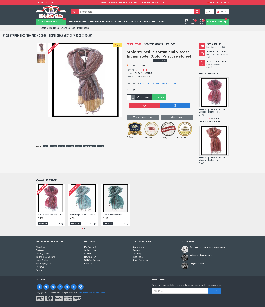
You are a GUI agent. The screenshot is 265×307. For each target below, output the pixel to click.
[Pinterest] (52, 2)
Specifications (153, 44)
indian (78, 146)
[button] (209, 118)
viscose (70, 146)
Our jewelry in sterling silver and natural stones (208, 247)
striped (53, 146)
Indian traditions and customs (202, 255)
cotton (61, 146)
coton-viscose (89, 146)
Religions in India (197, 263)
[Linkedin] (47, 2)
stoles (101, 146)
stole (45, 146)
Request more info (144, 117)
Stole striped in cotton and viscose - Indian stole (212, 110)
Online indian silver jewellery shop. (91, 292)
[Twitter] (43, 2)
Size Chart (178, 117)
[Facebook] (38, 2)
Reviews (170, 44)
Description (134, 44)
